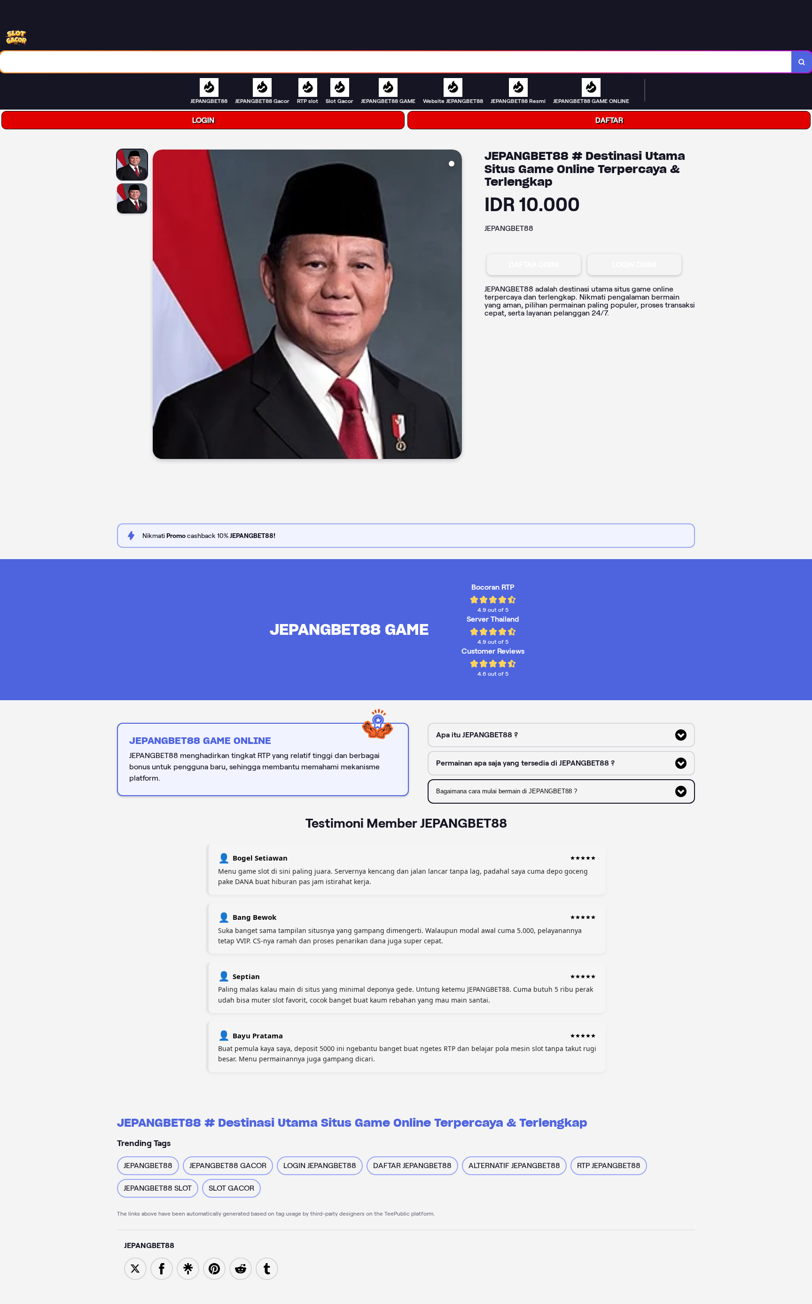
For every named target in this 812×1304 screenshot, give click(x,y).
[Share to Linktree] (188, 1268)
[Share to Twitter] (135, 1268)
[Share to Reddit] (240, 1268)
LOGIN (203, 120)
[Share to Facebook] (161, 1268)
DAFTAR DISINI (534, 265)
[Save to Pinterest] (214, 1268)
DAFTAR (609, 120)
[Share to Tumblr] (267, 1268)
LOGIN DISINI (634, 265)
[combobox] (396, 61)
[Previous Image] (160, 305)
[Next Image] (454, 305)
